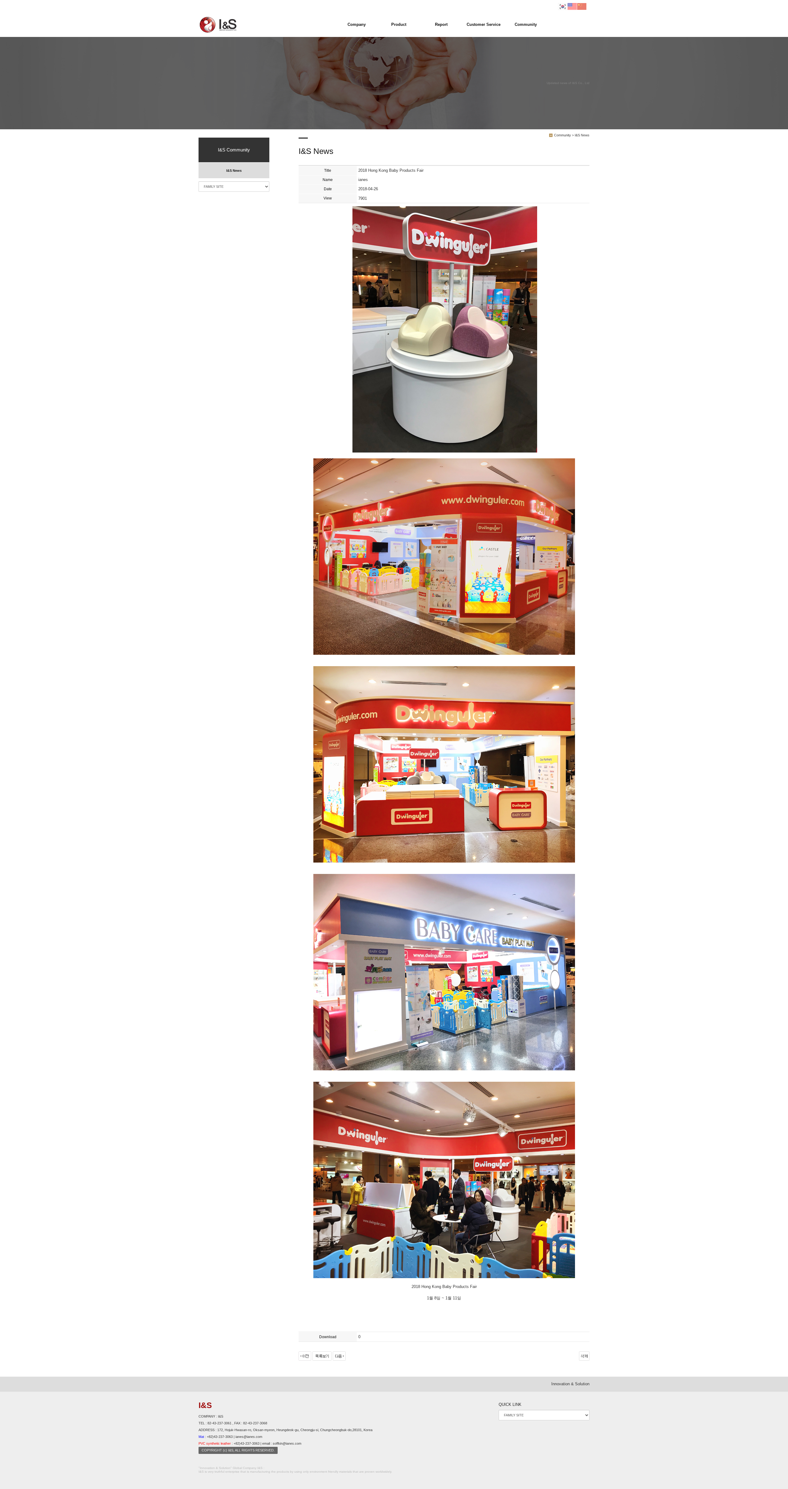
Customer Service (484, 24)
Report (441, 24)
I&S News (234, 170)
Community (526, 24)
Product (398, 24)
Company (357, 24)
